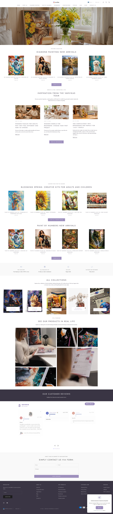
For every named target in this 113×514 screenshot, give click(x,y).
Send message (56, 476)
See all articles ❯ (56, 142)
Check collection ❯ (56, 167)
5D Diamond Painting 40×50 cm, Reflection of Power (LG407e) (70, 78)
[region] (56, 163)
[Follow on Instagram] (3, 503)
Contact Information (40, 489)
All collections (61, 487)
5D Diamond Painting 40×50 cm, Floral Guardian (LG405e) (96, 78)
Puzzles (75, 5)
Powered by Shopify (54, 508)
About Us (38, 487)
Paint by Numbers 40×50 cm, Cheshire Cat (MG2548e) (16, 251)
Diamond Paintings (13, 309)
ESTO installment (106, 491)
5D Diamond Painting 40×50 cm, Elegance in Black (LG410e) (43, 78)
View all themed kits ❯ (56, 219)
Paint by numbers (47, 5)
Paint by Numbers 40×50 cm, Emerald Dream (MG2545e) (97, 251)
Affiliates (105, 489)
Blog (86, 5)
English (97, 2)
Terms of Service (84, 494)
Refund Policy (83, 491)
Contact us (93, 5)
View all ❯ (56, 84)
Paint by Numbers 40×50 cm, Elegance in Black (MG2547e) (43, 251)
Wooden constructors (62, 496)
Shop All (25, 5)
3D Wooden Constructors (78, 309)
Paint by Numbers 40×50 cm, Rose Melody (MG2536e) (97, 213)
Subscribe (7, 496)
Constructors (66, 5)
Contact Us (38, 498)
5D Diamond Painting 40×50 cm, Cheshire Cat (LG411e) (16, 78)
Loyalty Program (106, 487)
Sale (81, 5)
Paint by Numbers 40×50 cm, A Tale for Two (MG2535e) (70, 213)
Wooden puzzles (61, 498)
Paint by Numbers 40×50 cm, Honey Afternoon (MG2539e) (43, 213)
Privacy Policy (83, 489)
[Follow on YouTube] (7, 503)
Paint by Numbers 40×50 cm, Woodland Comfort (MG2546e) (70, 251)
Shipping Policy (84, 487)
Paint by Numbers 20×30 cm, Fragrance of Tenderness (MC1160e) (16, 213)
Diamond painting (34, 5)
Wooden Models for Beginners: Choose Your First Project (56, 125)
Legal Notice (38, 491)
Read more (17, 134)
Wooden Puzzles (100, 309)
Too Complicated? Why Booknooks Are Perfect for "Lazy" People (84, 125)
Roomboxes (57, 5)
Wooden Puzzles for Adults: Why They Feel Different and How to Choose (26, 125)
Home (18, 5)
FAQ (37, 496)
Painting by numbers (62, 491)
